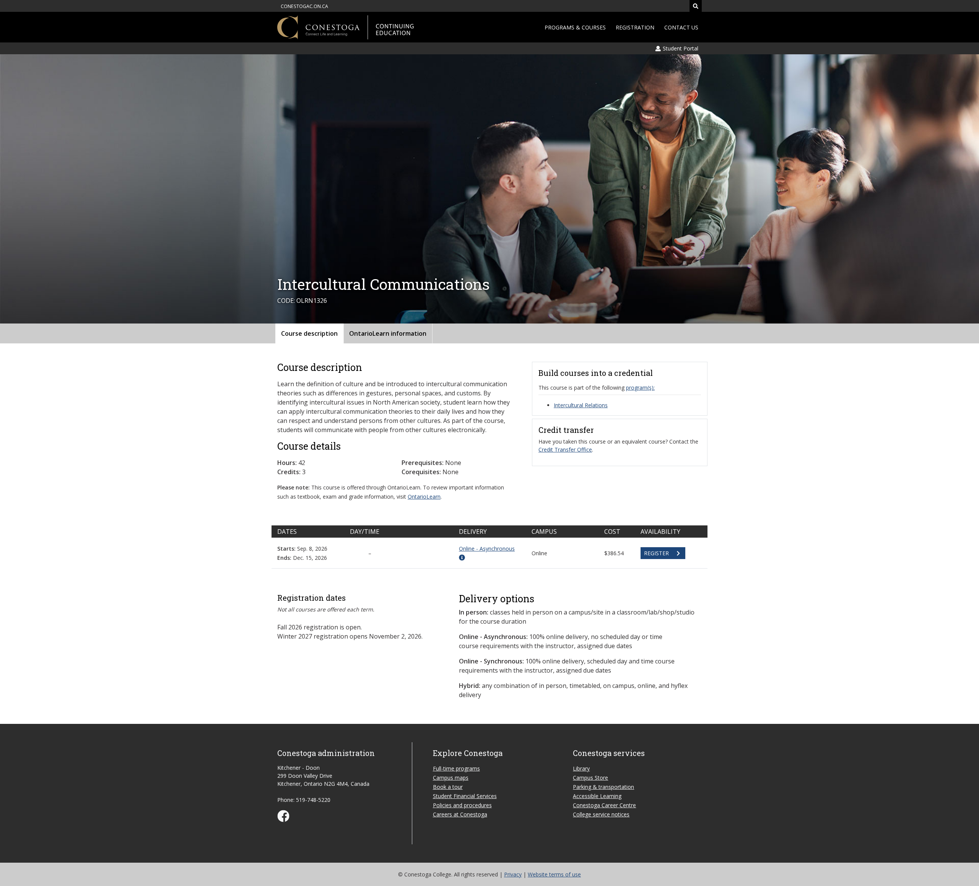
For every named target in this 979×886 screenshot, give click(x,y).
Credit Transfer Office (565, 449)
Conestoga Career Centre (604, 805)
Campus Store (590, 777)
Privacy (513, 874)
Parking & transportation (603, 786)
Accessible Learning (597, 796)
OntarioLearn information (387, 333)
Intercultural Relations (581, 405)
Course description (309, 333)
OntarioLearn (424, 496)
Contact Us (681, 27)
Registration (635, 27)
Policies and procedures (462, 805)
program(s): (640, 387)
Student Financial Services (465, 796)
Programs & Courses (575, 27)
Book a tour (448, 786)
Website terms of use (554, 874)
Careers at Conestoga (460, 814)
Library (581, 768)
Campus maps (450, 777)
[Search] (696, 6)
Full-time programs (456, 768)
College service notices (601, 814)
